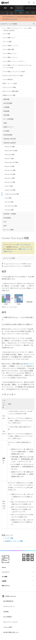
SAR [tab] (5, 222)
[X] (28, 555)
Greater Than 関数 (10, 190)
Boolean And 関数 (10, 170)
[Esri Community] (23, 559)
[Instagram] (28, 559)
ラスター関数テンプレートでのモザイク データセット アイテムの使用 (17, 66)
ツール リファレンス (15, 13)
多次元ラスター (29, 364)
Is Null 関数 (8, 198)
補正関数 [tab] (6, 115)
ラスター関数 (27, 28)
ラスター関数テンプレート (10, 57)
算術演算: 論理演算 (9, 30)
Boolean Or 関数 (10, 178)
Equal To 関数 (9, 186)
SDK (27, 12)
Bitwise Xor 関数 (9, 166)
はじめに (7, 13)
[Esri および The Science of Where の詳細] (5, 559)
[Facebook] (23, 555)
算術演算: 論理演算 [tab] (10, 143)
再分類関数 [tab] (7, 218)
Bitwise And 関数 (10, 146)
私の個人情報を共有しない (11, 632)
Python (21, 12)
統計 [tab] (5, 226)
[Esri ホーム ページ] (5, 2)
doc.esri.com (13, 19)
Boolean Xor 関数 (10, 182)
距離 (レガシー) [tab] (8, 127)
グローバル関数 (7, 41)
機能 (11, 8)
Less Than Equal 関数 (11, 206)
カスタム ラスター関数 (9, 87)
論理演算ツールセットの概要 (14, 541)
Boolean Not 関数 (10, 174)
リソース (19, 8)
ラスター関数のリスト (8, 37)
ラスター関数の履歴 (8, 49)
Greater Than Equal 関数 (12, 194)
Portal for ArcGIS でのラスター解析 (12, 75)
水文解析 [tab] (6, 131)
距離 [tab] (5, 123)
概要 (5, 8)
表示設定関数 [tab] (8, 103)
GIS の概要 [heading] (4, 576)
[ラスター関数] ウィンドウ (10, 45)
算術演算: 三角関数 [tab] (10, 214)
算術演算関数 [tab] (8, 135)
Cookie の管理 (7, 627)
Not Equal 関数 (9, 210)
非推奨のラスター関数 (8, 95)
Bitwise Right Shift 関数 (11, 162)
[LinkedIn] (32, 555)
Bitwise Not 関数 (9, 154)
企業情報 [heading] (4, 581)
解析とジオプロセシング (14, 28)
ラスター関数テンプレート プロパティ (13, 61)
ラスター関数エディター (9, 53)
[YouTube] (32, 559)
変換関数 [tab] (6, 111)
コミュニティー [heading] (6, 572)
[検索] (29, 2)
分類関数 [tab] (6, 107)
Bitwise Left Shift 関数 (11, 150)
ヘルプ (11, 13)
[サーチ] (34, 24)
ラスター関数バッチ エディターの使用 (13, 71)
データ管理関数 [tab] (9, 119)
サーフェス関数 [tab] (9, 230)
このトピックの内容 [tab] (8, 258)
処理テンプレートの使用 (9, 83)
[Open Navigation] (33, 2)
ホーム (3, 13)
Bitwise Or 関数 (9, 158)
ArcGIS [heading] (4, 567)
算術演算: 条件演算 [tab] (10, 139)
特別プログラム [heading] (6, 585)
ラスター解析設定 (7, 79)
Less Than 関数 (9, 202)
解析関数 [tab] (6, 99)
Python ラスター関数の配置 (10, 91)
